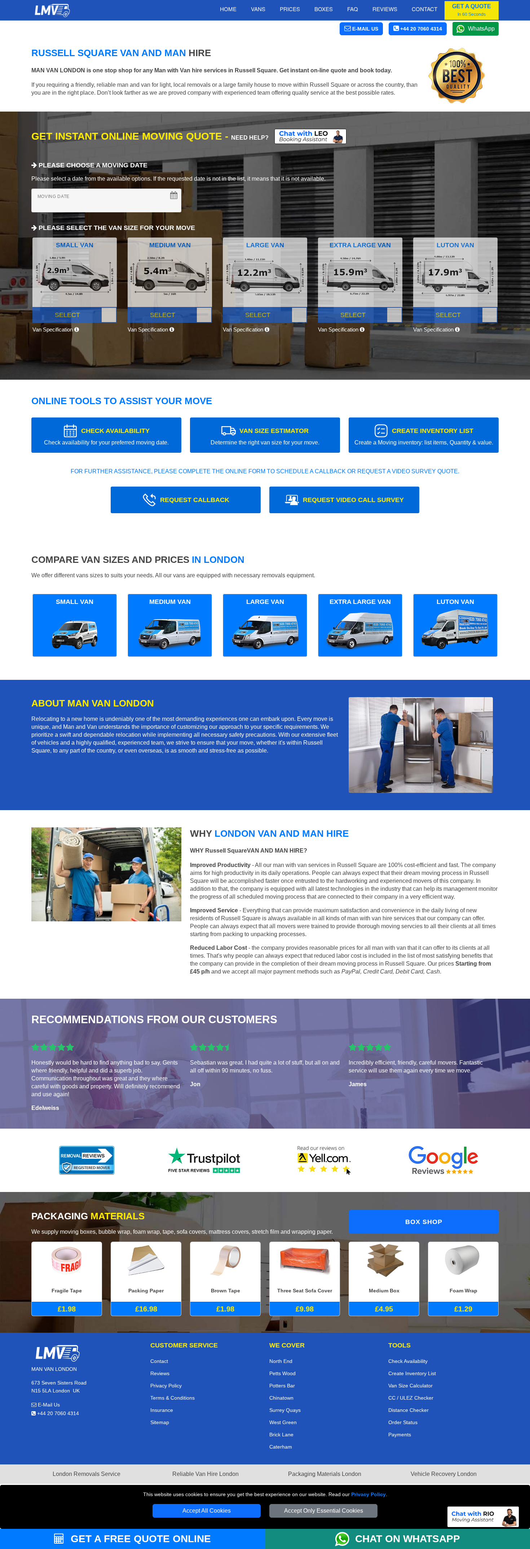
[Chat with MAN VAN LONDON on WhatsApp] (345, 1539)
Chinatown (281, 1398)
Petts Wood (282, 1373)
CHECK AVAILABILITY (106, 436)
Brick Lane (281, 1434)
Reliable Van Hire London (205, 1474)
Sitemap (159, 1422)
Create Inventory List (412, 1373)
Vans (258, 9)
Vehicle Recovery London (444, 1474)
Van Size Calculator (410, 1385)
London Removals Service (86, 1474)
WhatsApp (481, 29)
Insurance (161, 1410)
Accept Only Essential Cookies (323, 1511)
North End (280, 1361)
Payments (399, 1434)
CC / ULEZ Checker (410, 1398)
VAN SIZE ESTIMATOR (265, 436)
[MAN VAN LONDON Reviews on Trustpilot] (205, 1160)
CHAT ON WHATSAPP (407, 1538)
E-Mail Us (48, 1405)
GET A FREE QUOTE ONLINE (139, 1538)
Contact (424, 9)
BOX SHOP (423, 1221)
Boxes (323, 9)
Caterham (280, 1447)
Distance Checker (408, 1410)
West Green (283, 1422)
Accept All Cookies (206, 1511)
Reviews (384, 9)
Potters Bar (282, 1385)
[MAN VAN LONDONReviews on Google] (443, 1160)
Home (228, 9)
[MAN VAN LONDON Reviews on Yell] (324, 1160)
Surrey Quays (285, 1410)
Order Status (403, 1422)
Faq (352, 9)
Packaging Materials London (324, 1474)
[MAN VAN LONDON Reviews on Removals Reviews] (86, 1160)
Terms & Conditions (172, 1398)
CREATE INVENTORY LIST (423, 436)
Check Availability (408, 1361)
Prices (290, 9)
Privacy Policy (368, 1494)
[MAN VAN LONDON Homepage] (52, 10)
